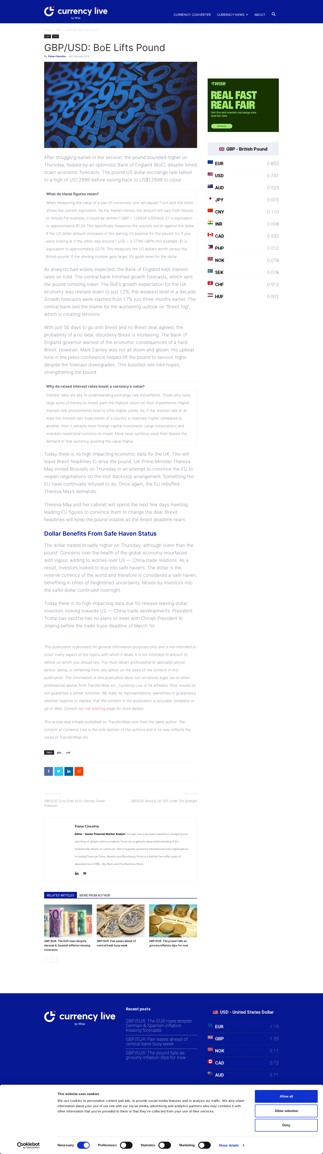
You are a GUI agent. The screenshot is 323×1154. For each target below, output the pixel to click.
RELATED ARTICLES (60, 895)
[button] (273, 14)
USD (55, 36)
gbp (59, 752)
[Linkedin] (78, 874)
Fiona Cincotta (57, 56)
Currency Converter (192, 14)
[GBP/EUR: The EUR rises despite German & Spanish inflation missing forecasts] (68, 920)
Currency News (231, 14)
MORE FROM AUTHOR (95, 895)
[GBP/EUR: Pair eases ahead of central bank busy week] (121, 920)
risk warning (95, 708)
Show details (229, 1145)
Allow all (286, 1096)
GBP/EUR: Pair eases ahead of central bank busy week (157, 1041)
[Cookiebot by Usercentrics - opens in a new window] (28, 1145)
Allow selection (286, 1111)
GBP (58, 30)
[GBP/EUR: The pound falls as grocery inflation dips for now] (173, 920)
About (259, 14)
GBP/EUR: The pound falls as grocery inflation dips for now (156, 1055)
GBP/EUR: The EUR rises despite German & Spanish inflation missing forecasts (67, 945)
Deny (286, 1125)
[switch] (126, 1145)
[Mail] (86, 874)
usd (68, 752)
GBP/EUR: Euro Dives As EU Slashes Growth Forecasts (74, 803)
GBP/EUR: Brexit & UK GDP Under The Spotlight (164, 801)
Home (48, 30)
